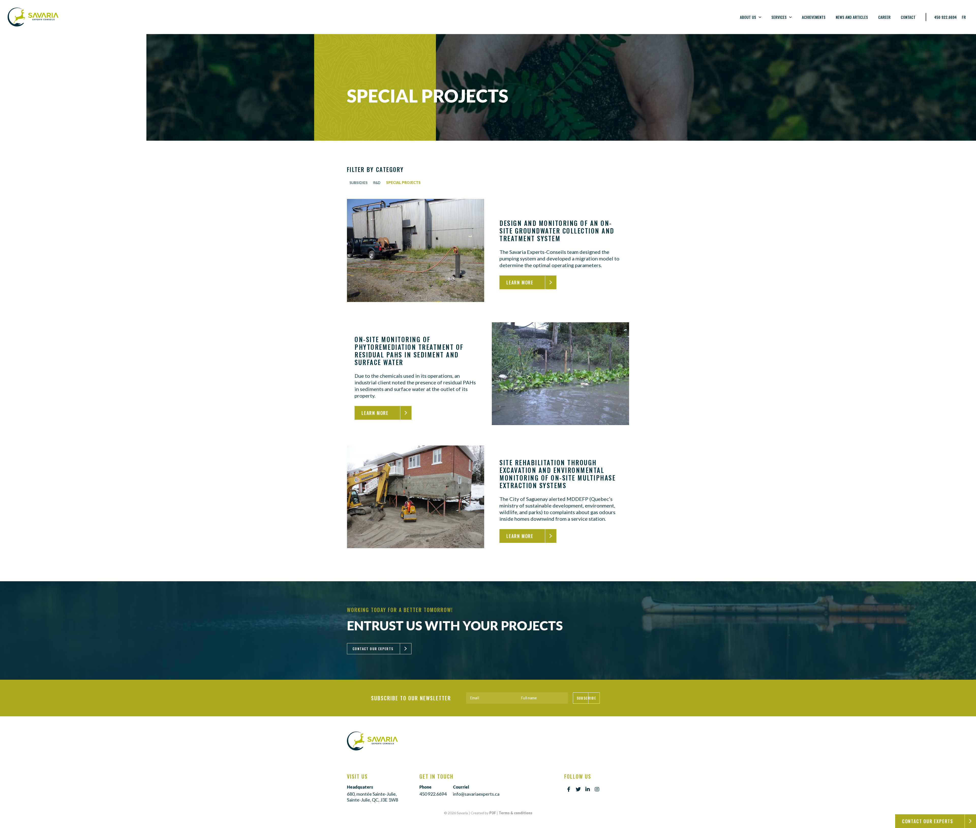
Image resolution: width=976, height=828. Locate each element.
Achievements (814, 17)
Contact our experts (927, 821)
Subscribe (586, 698)
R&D (376, 182)
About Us (748, 17)
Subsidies (358, 182)
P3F (492, 813)
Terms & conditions (515, 813)
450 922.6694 (945, 17)
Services (779, 17)
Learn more (519, 282)
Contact (908, 17)
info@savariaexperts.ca (476, 794)
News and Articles (852, 17)
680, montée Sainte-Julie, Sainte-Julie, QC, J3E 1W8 (372, 797)
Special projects (403, 182)
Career (884, 17)
